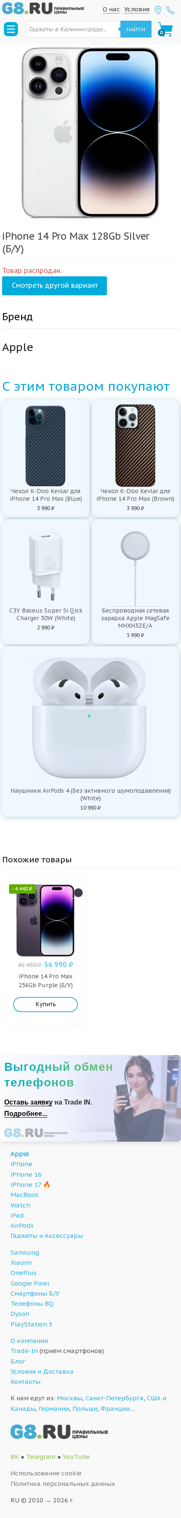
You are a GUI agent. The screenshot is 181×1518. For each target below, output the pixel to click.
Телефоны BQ (32, 1303)
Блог (18, 1361)
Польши (84, 1409)
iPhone (21, 1164)
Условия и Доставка (42, 1371)
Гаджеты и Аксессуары (47, 1236)
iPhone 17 (26, 1184)
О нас (111, 9)
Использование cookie (46, 1473)
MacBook (25, 1195)
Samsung (25, 1252)
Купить (45, 1004)
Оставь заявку (28, 1102)
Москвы (69, 1398)
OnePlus (24, 1273)
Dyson (20, 1314)
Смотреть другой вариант (55, 285)
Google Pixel (30, 1283)
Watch (20, 1205)
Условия (136, 9)
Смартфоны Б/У (35, 1293)
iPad (17, 1215)
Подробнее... (25, 1113)
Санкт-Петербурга (114, 1398)
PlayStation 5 (32, 1324)
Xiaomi (21, 1263)
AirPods (22, 1225)
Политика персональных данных (63, 1484)
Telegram (41, 1457)
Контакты (25, 1382)
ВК (15, 1457)
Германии (54, 1409)
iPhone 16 (26, 1174)
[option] (90, 132)
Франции (115, 1409)
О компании (29, 1341)
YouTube (76, 1457)
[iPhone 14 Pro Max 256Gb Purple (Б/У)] (78, 892)
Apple (20, 1154)
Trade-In (24, 1351)
